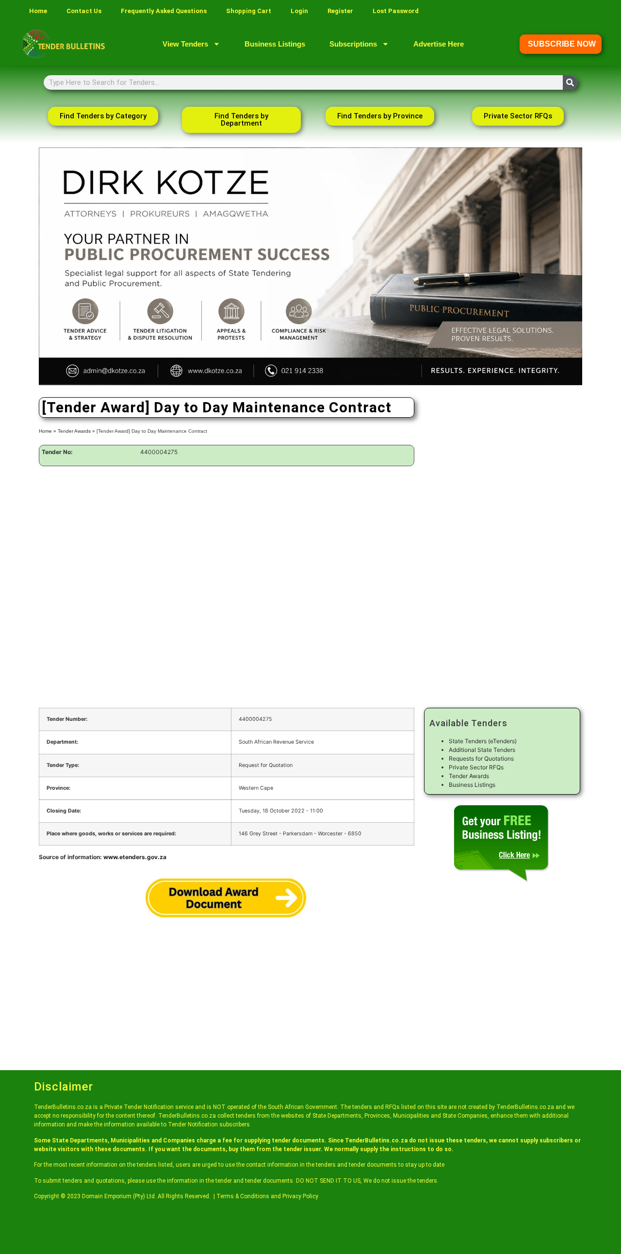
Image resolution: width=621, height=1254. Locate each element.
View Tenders (185, 44)
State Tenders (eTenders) (483, 741)
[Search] (570, 82)
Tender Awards (74, 431)
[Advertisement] (226, 544)
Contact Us (83, 11)
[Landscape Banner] (310, 383)
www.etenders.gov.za (134, 857)
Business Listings (275, 44)
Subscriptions (353, 44)
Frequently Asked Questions (164, 11)
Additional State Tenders (482, 749)
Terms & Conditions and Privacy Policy (267, 1196)
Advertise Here (438, 44)
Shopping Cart (248, 11)
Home (38, 11)
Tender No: (57, 452)
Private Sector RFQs (476, 767)
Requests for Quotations (481, 758)
